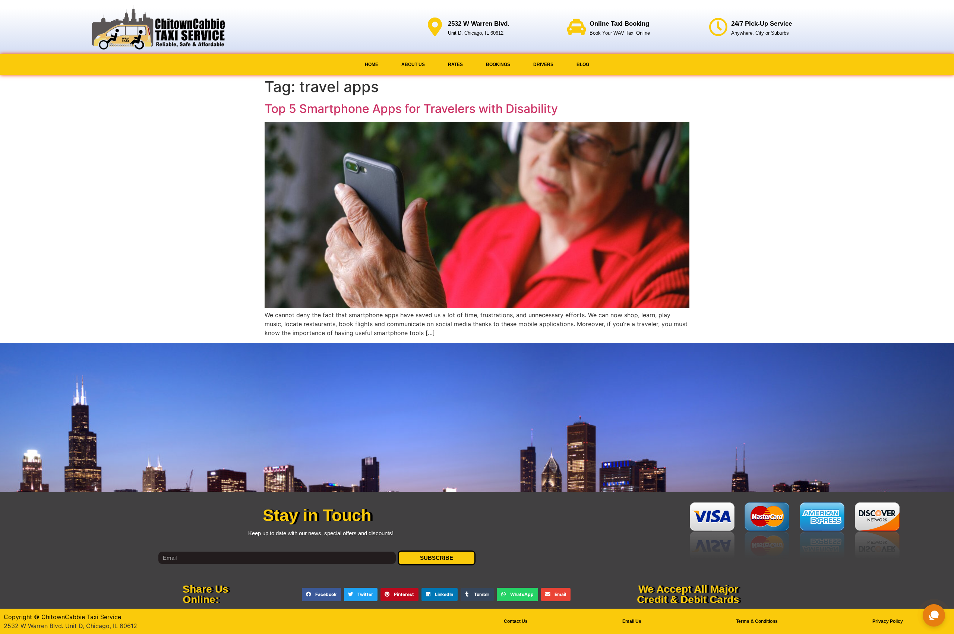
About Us (413, 64)
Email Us (631, 621)
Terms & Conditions (757, 621)
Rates (455, 64)
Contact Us (516, 621)
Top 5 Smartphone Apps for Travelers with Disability (411, 108)
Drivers (543, 64)
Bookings (498, 64)
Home (371, 64)
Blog (582, 64)
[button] (321, 594)
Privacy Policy (887, 621)
